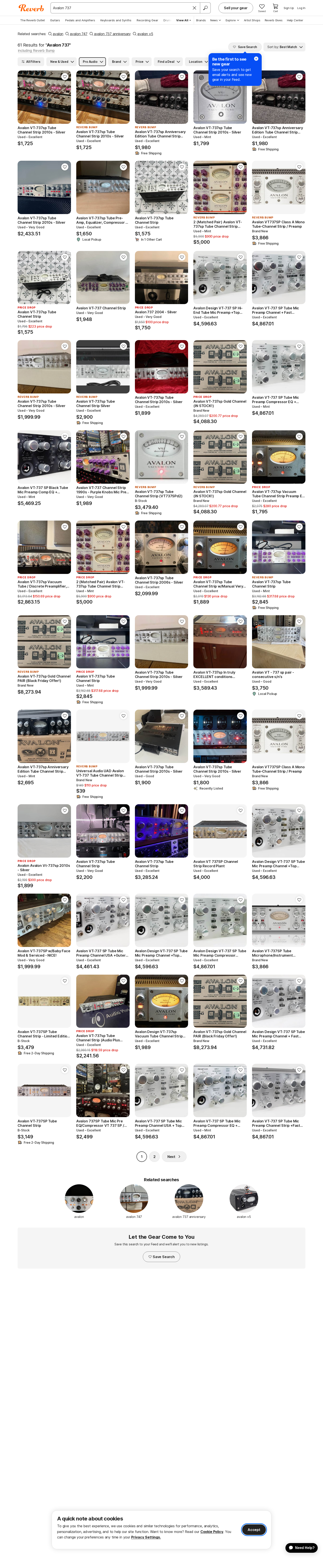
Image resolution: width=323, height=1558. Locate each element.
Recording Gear (147, 20)
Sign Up (289, 8)
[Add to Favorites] (64, 76)
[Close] (194, 8)
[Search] (205, 8)
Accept (254, 1529)
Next (171, 1156)
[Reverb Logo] (31, 8)
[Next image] (181, 97)
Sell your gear (236, 8)
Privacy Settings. (146, 1537)
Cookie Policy (211, 1531)
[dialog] (161, 1529)
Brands (201, 20)
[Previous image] (141, 97)
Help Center (295, 20)
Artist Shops (252, 20)
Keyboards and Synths (115, 20)
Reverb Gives (274, 20)
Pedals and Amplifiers (80, 20)
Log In (301, 8)
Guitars (55, 20)
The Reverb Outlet (32, 20)
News (214, 20)
